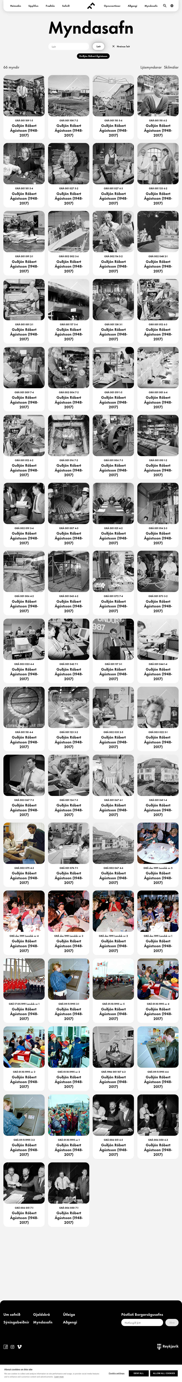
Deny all (139, 1373)
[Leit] (165, 5)
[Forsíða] (91, 6)
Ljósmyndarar (151, 67)
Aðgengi (132, 5)
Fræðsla (50, 5)
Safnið (66, 5)
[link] (11, 1314)
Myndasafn (151, 5)
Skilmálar (171, 67)
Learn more (59, 1377)
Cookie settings (117, 1373)
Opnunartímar (112, 5)
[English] (172, 5)
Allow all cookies (164, 1373)
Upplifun (33, 5)
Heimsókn (15, 5)
